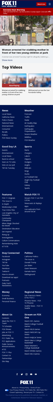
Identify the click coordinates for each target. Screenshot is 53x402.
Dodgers (28, 162)
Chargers (28, 153)
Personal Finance (9, 301)
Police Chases (7, 120)
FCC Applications (8, 341)
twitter (22, 374)
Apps (26, 206)
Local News (6, 114)
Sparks (27, 188)
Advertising (6, 335)
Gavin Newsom (31, 268)
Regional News (33, 291)
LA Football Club (31, 177)
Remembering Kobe (10, 243)
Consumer (6, 129)
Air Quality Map (31, 123)
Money (5, 291)
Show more (7, 60)
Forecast (28, 114)
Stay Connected (10, 252)
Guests (5, 150)
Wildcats (28, 168)
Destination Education (11, 228)
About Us (7, 314)
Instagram (6, 259)
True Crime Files (8, 210)
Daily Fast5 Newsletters (7, 284)
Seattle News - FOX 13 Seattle (34, 307)
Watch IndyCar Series (33, 337)
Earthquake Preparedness (30, 130)
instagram (26, 374)
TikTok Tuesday (8, 168)
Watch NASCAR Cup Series (32, 333)
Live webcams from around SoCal (32, 210)
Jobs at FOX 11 (8, 332)
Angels (27, 165)
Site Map (5, 361)
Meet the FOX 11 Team (9, 322)
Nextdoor (6, 268)
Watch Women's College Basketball (32, 346)
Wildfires (28, 137)
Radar (27, 120)
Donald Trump (30, 262)
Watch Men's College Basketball (33, 341)
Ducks (27, 174)
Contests (5, 318)
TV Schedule (7, 326)
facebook (17, 374)
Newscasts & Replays (33, 203)
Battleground (30, 274)
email (36, 374)
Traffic (27, 117)
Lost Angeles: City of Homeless (10, 214)
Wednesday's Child (9, 207)
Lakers (27, 156)
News (5, 110)
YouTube (5, 265)
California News (8, 117)
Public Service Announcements (8, 345)
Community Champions (6, 219)
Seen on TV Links (9, 162)
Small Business (8, 298)
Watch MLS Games (32, 354)
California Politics (31, 256)
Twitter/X (5, 271)
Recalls (5, 132)
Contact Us (6, 355)
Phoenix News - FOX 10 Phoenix (33, 301)
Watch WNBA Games (33, 351)
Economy (5, 295)
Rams (27, 150)
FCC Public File (8, 338)
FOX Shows (6, 329)
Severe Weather (31, 134)
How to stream (8, 274)
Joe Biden (28, 265)
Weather (29, 110)
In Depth (5, 204)
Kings (27, 171)
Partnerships (7, 358)
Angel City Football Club (32, 181)
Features (7, 194)
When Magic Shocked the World (10, 224)
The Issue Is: (7, 201)
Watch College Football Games (34, 325)
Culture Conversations (11, 240)
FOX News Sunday (9, 138)
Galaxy (27, 185)
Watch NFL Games (32, 321)
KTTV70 (5, 246)
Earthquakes (29, 126)
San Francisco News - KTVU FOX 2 (33, 296)
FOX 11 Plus (7, 352)
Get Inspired (7, 231)
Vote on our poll (8, 165)
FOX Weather (30, 140)
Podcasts (5, 280)
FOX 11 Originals (8, 198)
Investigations (7, 237)
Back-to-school (8, 159)
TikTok (4, 262)
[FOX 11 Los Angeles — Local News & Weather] (9, 4)
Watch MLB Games (32, 329)
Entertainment (7, 126)
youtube (31, 374)
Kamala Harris (30, 271)
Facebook (6, 256)
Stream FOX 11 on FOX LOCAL (34, 199)
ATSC (4, 349)
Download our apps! (10, 277)
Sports (28, 146)
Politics (5, 135)
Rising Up (5, 234)
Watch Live (41, 4)
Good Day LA (9, 146)
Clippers (28, 159)
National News (8, 123)
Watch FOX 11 (32, 194)
